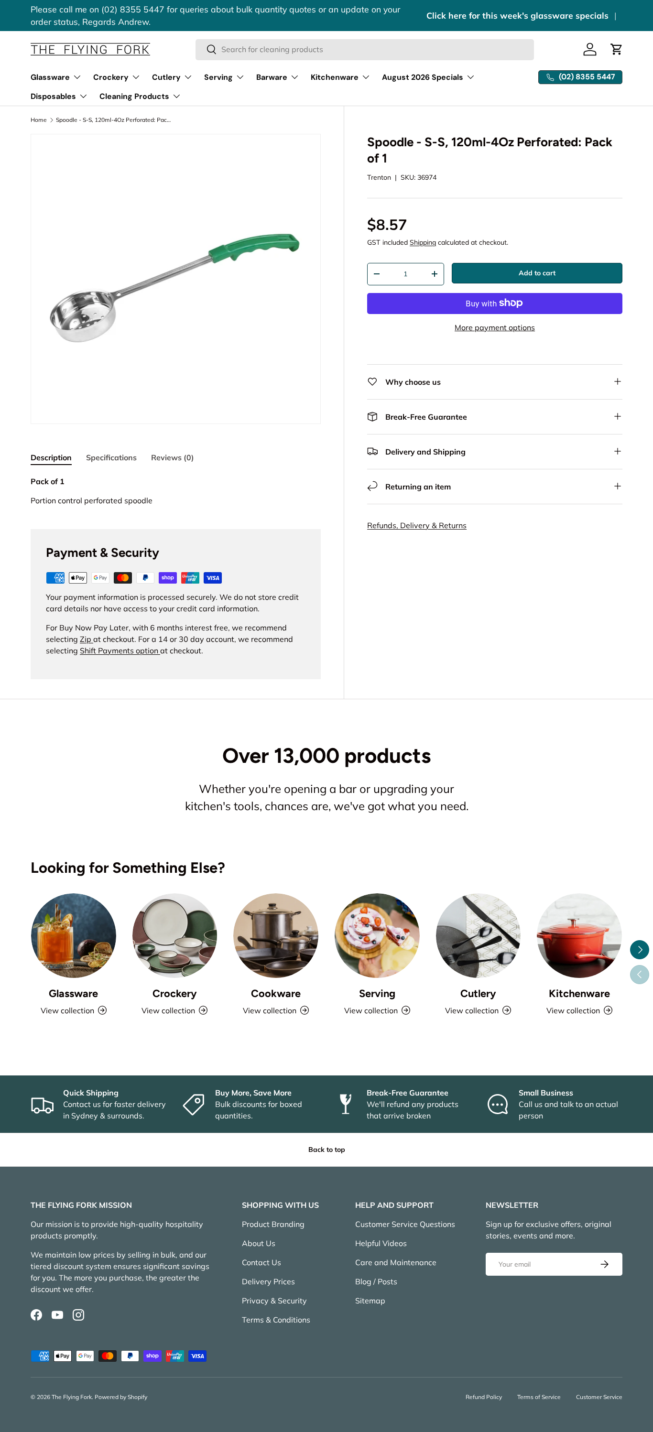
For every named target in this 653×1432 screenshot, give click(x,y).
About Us (258, 1243)
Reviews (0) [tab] (172, 457)
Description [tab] (51, 457)
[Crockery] (175, 935)
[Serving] (377, 935)
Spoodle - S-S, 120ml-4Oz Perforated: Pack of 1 (113, 120)
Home (39, 120)
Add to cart (537, 273)
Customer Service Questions (405, 1224)
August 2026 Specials (422, 77)
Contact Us (261, 1262)
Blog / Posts (376, 1281)
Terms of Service (539, 1396)
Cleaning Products (134, 96)
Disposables (53, 96)
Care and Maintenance (395, 1262)
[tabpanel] (176, 491)
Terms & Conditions (276, 1319)
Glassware (50, 77)
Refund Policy (484, 1396)
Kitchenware (335, 77)
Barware (271, 77)
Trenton (379, 177)
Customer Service (599, 1396)
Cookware (276, 993)
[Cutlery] (478, 935)
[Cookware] (275, 935)
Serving (218, 77)
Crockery (111, 77)
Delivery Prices (268, 1281)
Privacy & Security (274, 1300)
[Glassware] (73, 935)
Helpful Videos (381, 1243)
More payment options (495, 327)
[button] (616, 49)
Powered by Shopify (121, 1396)
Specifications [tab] (111, 457)
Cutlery (166, 77)
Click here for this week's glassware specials (517, 15)
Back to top (326, 1149)
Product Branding (273, 1224)
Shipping (423, 242)
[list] (175, 278)
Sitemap (370, 1300)
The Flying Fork (72, 1396)
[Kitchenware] (579, 935)
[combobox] (365, 49)
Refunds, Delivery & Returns (417, 525)
